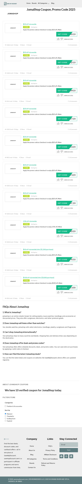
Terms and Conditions (50, 459)
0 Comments (73, 45)
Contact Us (32, 467)
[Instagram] (66, 456)
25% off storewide (30, 221)
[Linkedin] (71, 456)
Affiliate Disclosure (50, 454)
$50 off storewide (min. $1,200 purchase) (38, 249)
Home (28, 3)
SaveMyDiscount (51, 358)
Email (29, 45)
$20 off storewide (29, 109)
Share (23, 45)
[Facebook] (61, 456)
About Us (32, 450)
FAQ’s (50, 446)
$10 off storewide (29, 24)
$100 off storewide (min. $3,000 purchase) (38, 277)
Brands (34, 3)
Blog (52, 3)
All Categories (42, 3)
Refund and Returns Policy (48, 464)
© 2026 (10, 479)
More (59, 30)
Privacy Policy (50, 450)
